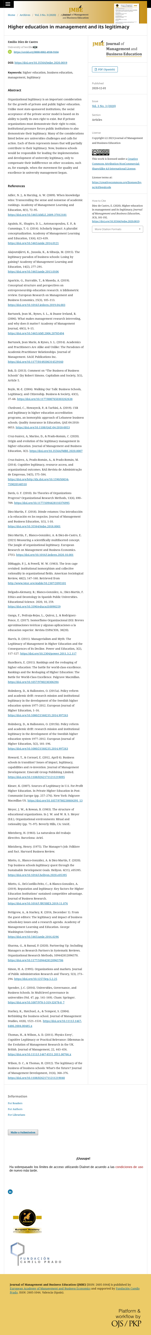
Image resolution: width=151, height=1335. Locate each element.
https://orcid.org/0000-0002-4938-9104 (36, 52)
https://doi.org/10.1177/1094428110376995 (42, 503)
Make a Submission (23, 1132)
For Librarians (16, 1114)
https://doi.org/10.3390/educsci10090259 (34, 606)
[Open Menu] (8, 4)
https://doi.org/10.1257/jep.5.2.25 (35, 979)
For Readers (15, 1103)
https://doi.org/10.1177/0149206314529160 (35, 362)
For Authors (15, 1109)
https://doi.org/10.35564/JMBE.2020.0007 (56, 451)
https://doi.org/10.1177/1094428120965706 (35, 960)
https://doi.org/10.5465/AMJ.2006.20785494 (36, 333)
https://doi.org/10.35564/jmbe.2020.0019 (41, 62)
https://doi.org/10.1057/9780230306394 (33, 682)
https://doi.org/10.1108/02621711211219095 (36, 777)
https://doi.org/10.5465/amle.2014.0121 (33, 243)
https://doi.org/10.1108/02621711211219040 (36, 1078)
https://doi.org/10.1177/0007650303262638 (45, 399)
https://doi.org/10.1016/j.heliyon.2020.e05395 (37, 875)
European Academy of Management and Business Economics (50, 1288)
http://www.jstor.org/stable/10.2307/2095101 (37, 583)
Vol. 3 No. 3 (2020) (45, 15)
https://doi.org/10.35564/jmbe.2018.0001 (34, 526)
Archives (25, 15)
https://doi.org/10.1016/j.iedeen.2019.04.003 (36, 305)
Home (11, 15)
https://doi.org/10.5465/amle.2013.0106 (33, 271)
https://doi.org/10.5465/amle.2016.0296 (33, 937)
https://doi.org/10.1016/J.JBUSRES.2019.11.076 (38, 903)
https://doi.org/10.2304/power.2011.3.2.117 (48, 653)
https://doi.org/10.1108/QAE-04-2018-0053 (43, 427)
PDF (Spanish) (106, 69)
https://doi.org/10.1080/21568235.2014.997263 (38, 715)
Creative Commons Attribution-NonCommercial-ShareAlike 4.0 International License (116, 163)
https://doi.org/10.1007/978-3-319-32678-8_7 (36, 1002)
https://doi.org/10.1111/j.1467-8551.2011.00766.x (39, 1054)
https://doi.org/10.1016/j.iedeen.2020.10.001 (45, 555)
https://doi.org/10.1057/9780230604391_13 (55, 800)
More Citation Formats (108, 229)
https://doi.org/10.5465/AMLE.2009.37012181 (37, 215)
